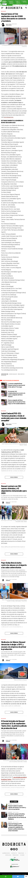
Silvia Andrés (9, 25)
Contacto (14, 853)
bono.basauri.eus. (9, 117)
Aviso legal (8, 855)
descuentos (21, 374)
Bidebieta (8, 502)
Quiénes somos (6, 853)
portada (4, 375)
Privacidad (16, 855)
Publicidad (21, 853)
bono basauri (13, 374)
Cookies (22, 855)
